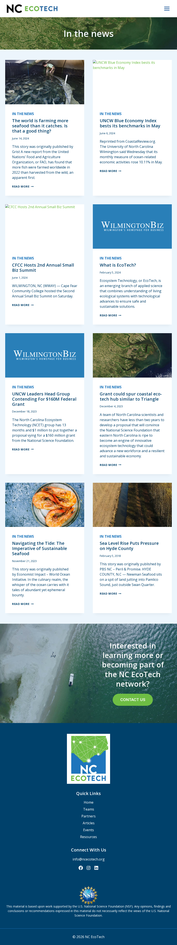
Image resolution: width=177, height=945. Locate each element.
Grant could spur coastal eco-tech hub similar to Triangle (131, 396)
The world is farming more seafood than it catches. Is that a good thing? (40, 126)
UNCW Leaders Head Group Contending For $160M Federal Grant (44, 399)
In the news (23, 113)
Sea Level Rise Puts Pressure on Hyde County (129, 545)
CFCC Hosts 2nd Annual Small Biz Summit (43, 267)
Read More (23, 186)
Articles (89, 823)
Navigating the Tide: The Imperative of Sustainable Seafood (39, 548)
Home (88, 802)
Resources (88, 836)
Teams (88, 809)
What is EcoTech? (118, 265)
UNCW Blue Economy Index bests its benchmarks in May (130, 123)
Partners (88, 816)
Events (88, 830)
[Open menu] (167, 8)
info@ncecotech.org (89, 859)
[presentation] (44, 82)
